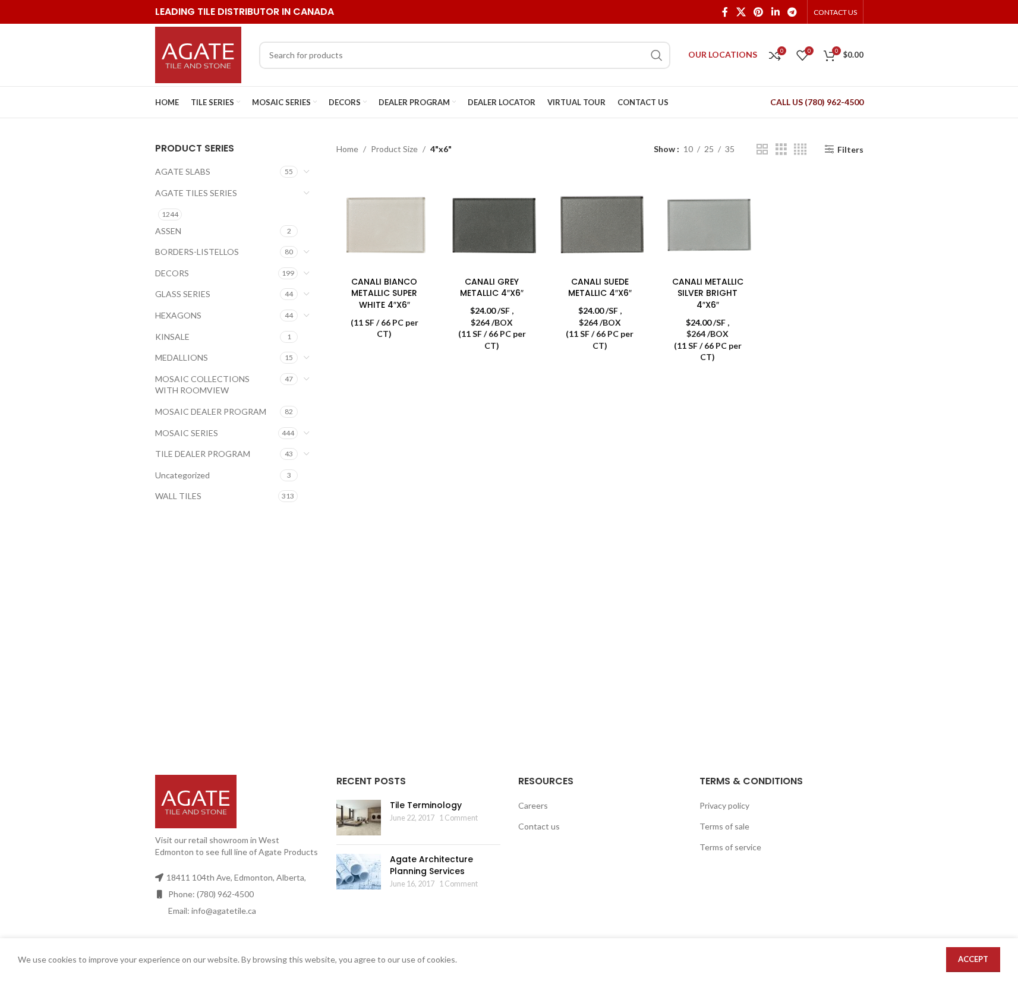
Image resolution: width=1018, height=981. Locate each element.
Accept (973, 959)
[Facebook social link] (725, 12)
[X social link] (740, 12)
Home (347, 149)
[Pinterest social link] (758, 12)
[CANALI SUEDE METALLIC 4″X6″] (600, 222)
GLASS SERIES (182, 294)
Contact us (539, 826)
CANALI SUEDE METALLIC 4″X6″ (600, 287)
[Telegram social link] (791, 12)
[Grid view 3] (781, 149)
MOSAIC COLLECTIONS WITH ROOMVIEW (202, 385)
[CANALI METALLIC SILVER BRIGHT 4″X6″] (707, 222)
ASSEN (168, 231)
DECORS (172, 273)
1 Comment (458, 817)
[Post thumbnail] (358, 817)
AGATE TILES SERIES (196, 193)
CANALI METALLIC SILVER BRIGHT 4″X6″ (707, 293)
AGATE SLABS (182, 171)
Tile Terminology (426, 805)
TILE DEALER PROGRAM (202, 454)
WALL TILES (178, 496)
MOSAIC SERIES (186, 433)
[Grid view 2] (762, 149)
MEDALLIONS (181, 357)
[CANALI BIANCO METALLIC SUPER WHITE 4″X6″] (384, 222)
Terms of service (730, 847)
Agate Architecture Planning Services (431, 865)
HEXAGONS (178, 315)
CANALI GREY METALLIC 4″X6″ (492, 287)
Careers (533, 805)
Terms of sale (724, 826)
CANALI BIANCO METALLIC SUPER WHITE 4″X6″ (384, 293)
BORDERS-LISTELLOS (197, 252)
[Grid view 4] (800, 149)
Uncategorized (182, 475)
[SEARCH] (656, 55)
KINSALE (172, 337)
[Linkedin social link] (775, 12)
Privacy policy (724, 805)
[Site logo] (198, 54)
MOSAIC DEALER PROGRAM (210, 411)
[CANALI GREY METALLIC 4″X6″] (492, 222)
